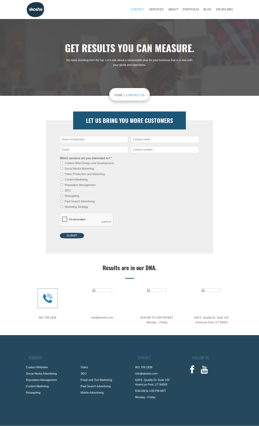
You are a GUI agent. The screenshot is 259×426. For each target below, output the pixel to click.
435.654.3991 (224, 9)
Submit (72, 235)
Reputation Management (80, 185)
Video (84, 367)
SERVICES (156, 9)
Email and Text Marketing (96, 379)
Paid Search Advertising (80, 201)
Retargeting (72, 195)
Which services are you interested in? (86, 158)
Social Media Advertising (41, 373)
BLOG (207, 9)
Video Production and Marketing (85, 174)
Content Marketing (76, 179)
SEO (68, 190)
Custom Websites (37, 367)
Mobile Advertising (92, 392)
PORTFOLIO (191, 9)
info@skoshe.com (146, 373)
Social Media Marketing (79, 168)
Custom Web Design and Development (89, 163)
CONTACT (137, 9)
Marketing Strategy (76, 206)
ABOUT (173, 9)
